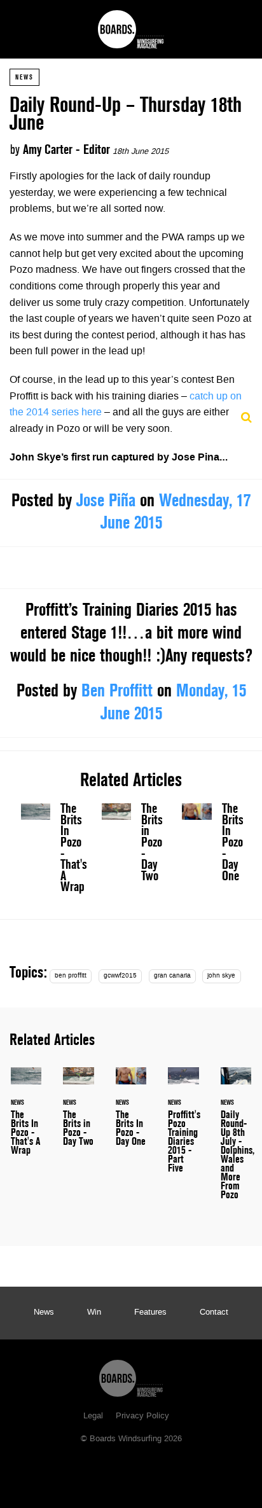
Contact (214, 1313)
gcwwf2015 (120, 976)
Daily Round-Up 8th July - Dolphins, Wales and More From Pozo (236, 1141)
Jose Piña (105, 500)
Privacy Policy (142, 1416)
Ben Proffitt (117, 690)
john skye (221, 976)
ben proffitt (70, 976)
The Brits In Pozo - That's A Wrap (50, 850)
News (24, 77)
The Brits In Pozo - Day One (211, 845)
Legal (93, 1416)
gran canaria (172, 976)
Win (94, 1313)
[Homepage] (131, 1375)
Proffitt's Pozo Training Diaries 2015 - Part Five (183, 1127)
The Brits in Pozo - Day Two (131, 845)
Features (150, 1313)
